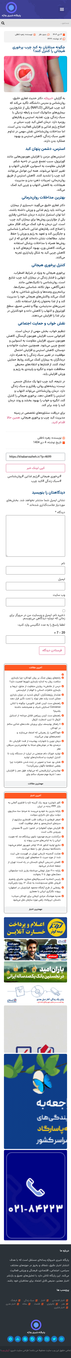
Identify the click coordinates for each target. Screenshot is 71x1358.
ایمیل (61, 579)
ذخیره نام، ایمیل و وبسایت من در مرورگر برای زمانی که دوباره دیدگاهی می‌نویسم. (37, 617)
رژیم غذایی (31, 476)
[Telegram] (10, 1339)
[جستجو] (3, 23)
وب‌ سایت (59, 595)
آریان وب (5, 1350)
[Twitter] (54, 1339)
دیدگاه (60, 512)
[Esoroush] (39, 1339)
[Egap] (25, 1339)
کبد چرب (36, 481)
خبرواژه (48, 98)
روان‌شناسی (14, 476)
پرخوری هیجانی (49, 476)
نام (63, 563)
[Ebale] (32, 1339)
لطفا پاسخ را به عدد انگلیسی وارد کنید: (41, 625)
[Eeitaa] (47, 1339)
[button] (62, 9)
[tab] (35, 667)
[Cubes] (18, 1339)
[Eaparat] (61, 1339)
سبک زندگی (52, 481)
